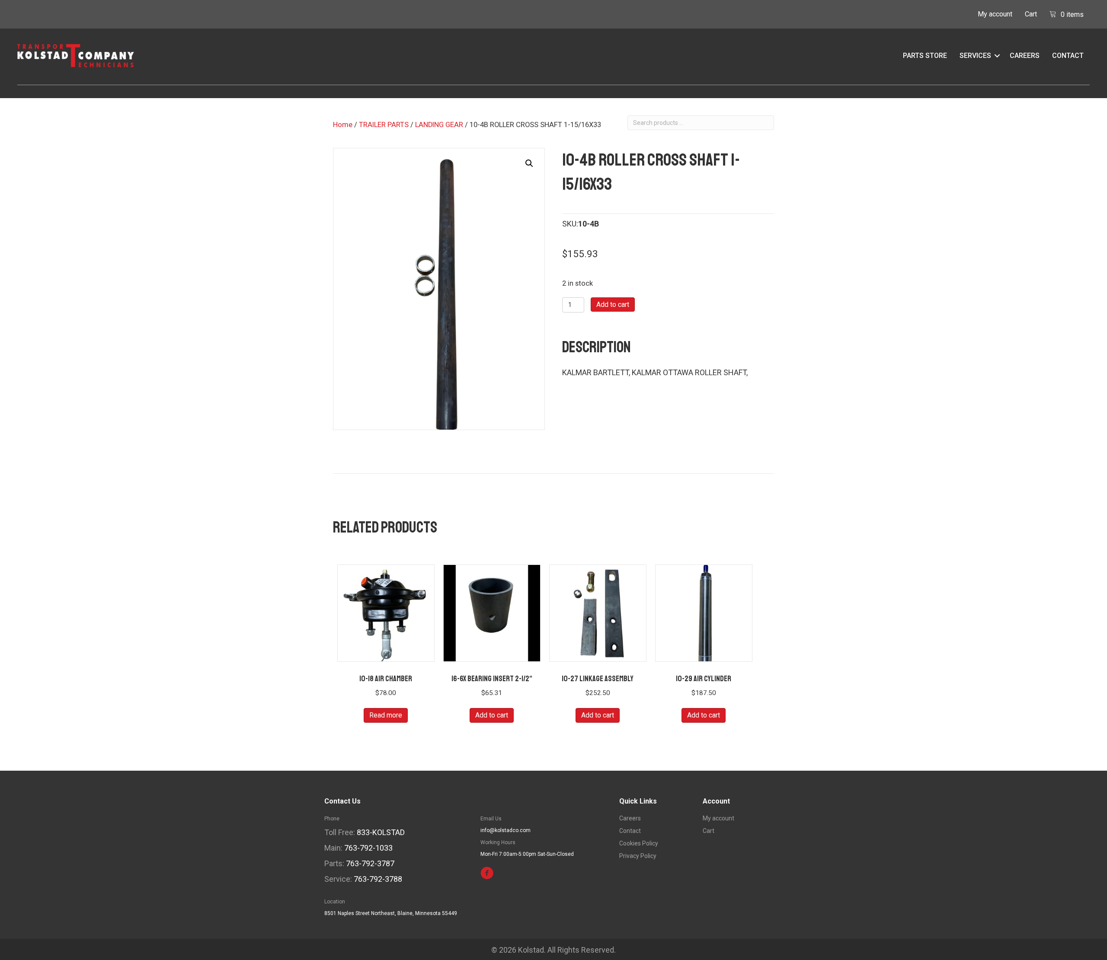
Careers (1025, 55)
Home (342, 125)
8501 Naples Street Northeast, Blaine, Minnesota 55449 (390, 913)
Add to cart (612, 304)
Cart (1031, 14)
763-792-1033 (368, 847)
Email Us (491, 819)
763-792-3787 (370, 863)
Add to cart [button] (491, 715)
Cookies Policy (638, 843)
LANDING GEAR (439, 125)
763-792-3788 (378, 878)
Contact (1068, 55)
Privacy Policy (637, 856)
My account (995, 14)
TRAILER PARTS (384, 125)
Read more (385, 715)
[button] (997, 55)
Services (975, 55)
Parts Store (925, 55)
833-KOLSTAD (381, 832)
